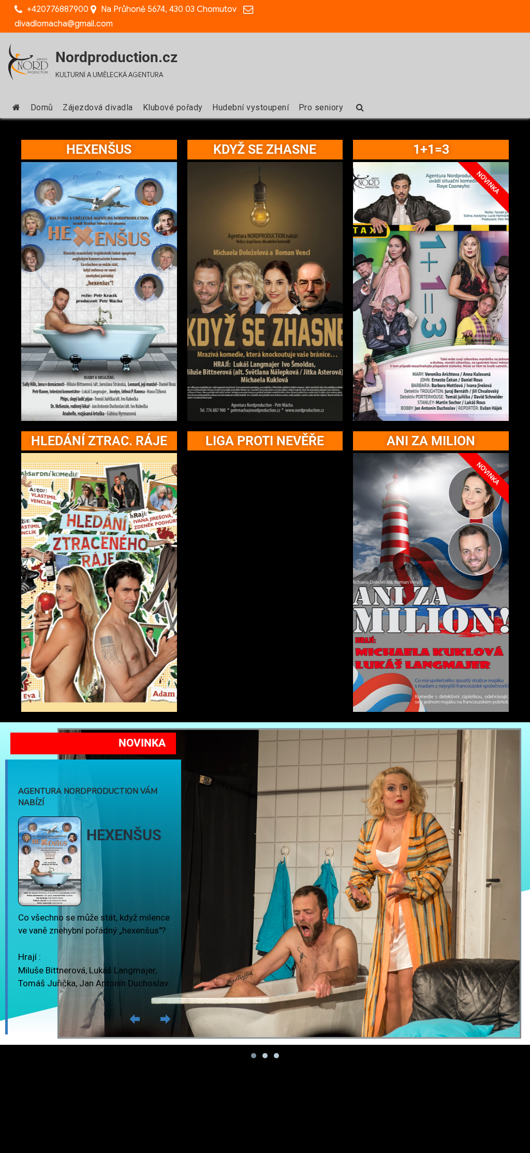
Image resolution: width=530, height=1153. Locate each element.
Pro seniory (321, 107)
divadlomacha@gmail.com (63, 24)
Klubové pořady (173, 107)
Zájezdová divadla (98, 107)
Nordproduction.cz (116, 57)
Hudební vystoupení (250, 107)
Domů (42, 107)
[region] (265, 891)
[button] (134, 1018)
